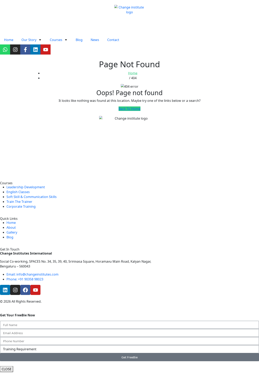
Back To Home (129, 108)
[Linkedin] (35, 49)
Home (8, 40)
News (95, 40)
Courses (56, 40)
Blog (79, 40)
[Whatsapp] (5, 49)
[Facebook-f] (25, 49)
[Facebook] (25, 290)
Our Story (28, 40)
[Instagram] (15, 49)
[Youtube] (45, 49)
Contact (113, 40)
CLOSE (7, 369)
